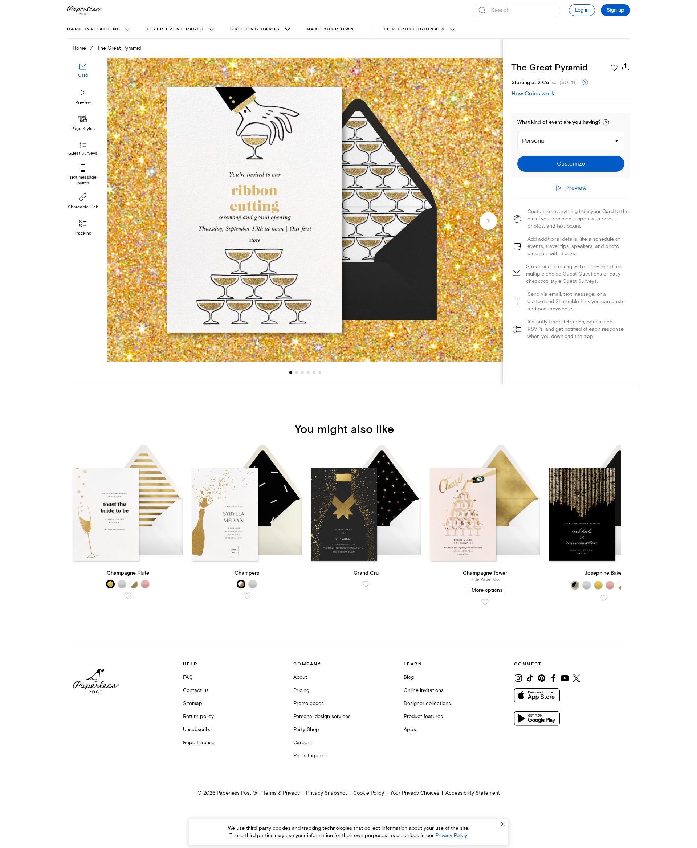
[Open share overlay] (625, 66)
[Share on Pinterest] (541, 678)
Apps (410, 729)
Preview (83, 102)
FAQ (188, 677)
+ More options (485, 590)
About (300, 677)
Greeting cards (255, 29)
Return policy (198, 716)
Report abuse (199, 742)
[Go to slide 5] (308, 372)
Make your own (330, 29)
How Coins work (532, 93)
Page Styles (83, 128)
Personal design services (322, 716)
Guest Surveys (82, 153)
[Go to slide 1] (290, 372)
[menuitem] (99, 29)
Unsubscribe (197, 729)
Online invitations (424, 690)
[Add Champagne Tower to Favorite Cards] (485, 602)
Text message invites (83, 180)
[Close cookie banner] (503, 824)
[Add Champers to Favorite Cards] (246, 595)
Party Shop (306, 729)
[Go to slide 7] (319, 372)
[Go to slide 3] (296, 372)
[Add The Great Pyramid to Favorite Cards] (614, 68)
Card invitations (94, 29)
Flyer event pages (175, 29)
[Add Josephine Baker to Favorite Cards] (604, 598)
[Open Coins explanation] (585, 82)
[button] (606, 122)
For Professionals (414, 29)
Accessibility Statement (472, 793)
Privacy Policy (451, 835)
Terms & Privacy (281, 793)
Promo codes (308, 703)
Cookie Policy (368, 793)
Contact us (196, 690)
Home (79, 48)
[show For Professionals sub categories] (452, 29)
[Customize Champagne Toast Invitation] (305, 210)
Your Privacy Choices (414, 793)
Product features (423, 716)
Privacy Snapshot (326, 793)
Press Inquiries (310, 756)
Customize (571, 163)
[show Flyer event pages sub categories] (211, 29)
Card (83, 75)
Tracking (82, 233)
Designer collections (427, 703)
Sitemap (192, 703)
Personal (534, 140)
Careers (302, 742)
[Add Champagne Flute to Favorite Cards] (127, 595)
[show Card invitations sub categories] (127, 29)
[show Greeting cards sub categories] (287, 29)
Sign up (615, 10)
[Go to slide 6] (314, 372)
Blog (409, 677)
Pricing (301, 690)
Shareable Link (83, 207)
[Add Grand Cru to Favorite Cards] (366, 584)
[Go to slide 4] (302, 372)
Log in (582, 10)
